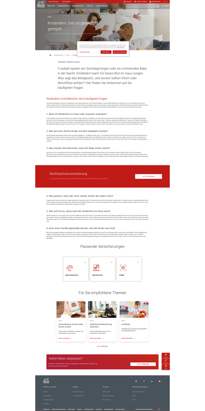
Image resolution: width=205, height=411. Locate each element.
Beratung (51, 6)
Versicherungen (78, 6)
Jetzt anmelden (143, 364)
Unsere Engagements (140, 387)
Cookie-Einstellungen (84, 52)
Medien (75, 387)
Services (90, 6)
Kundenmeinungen (48, 400)
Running (134, 396)
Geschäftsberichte (78, 396)
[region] (103, 49)
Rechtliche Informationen (59, 409)
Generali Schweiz (49, 387)
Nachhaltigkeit (47, 396)
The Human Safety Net (138, 392)
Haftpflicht (97, 275)
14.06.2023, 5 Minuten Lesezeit (69, 62)
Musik (133, 400)
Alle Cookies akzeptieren (120, 52)
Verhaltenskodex (88, 409)
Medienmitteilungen (78, 392)
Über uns (45, 392)
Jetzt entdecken (148, 176)
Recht (60, 320)
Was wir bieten (106, 400)
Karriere (105, 387)
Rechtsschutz (72, 275)
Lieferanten (99, 409)
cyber (121, 275)
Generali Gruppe (120, 409)
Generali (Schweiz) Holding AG (144, 409)
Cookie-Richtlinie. (120, 47)
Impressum (46, 409)
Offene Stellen (106, 392)
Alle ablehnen (106, 52)
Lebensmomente (63, 6)
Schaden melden (102, 6)
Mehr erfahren (64, 338)
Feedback (46, 404)
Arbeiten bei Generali (108, 396)
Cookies (79, 409)
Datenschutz (71, 409)
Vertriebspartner (108, 409)
